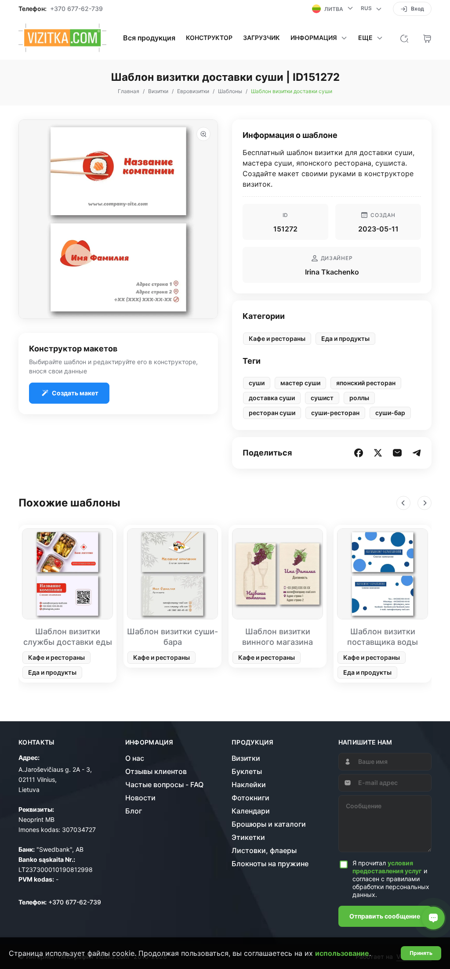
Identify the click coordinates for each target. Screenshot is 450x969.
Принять (421, 953)
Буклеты (247, 771)
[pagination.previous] (403, 503)
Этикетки (248, 837)
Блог (133, 810)
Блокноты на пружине (270, 863)
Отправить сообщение (384, 916)
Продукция (252, 742)
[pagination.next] (424, 503)
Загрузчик (261, 37)
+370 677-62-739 (76, 8)
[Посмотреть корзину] (427, 38)
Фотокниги (250, 797)
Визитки (246, 758)
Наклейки (249, 784)
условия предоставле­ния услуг (387, 867)
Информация (149, 742)
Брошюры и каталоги (269, 824)
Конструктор (209, 37)
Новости (140, 797)
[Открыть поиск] (404, 38)
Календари (251, 810)
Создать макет (75, 393)
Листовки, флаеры (264, 850)
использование (342, 953)
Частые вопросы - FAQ (164, 784)
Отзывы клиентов (156, 771)
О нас (134, 758)
